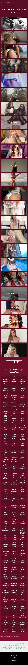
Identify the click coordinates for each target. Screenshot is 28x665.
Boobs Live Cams (13, 647)
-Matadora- (14, 51)
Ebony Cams (9, 648)
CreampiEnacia (14, 108)
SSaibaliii (14, 122)
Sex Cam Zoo (21, 645)
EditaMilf (14, 179)
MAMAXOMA (14, 279)
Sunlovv (14, 350)
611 (16, 361)
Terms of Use (14, 660)
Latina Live (19, 643)
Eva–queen (14, 151)
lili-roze (14, 336)
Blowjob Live (6, 647)
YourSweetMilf (14, 208)
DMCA (14, 657)
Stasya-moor (14, 222)
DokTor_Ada (14, 250)
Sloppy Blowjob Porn (17, 648)
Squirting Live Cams (12, 645)
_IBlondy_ (14, 37)
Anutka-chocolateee (14, 321)
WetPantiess (14, 80)
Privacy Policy (14, 658)
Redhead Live (21, 647)
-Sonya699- (14, 236)
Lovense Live (6, 643)
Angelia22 (14, 265)
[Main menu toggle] (25, 2)
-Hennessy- (14, 307)
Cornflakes (14, 293)
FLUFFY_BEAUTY (14, 193)
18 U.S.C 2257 (14, 655)
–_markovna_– (14, 23)
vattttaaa (14, 94)
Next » (19, 361)
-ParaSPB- (14, 66)
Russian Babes (13, 643)
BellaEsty (14, 165)
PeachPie (14, 137)
